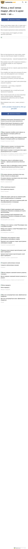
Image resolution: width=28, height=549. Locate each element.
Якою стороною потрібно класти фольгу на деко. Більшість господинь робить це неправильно (14, 138)
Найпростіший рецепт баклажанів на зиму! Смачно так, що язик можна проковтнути (12, 123)
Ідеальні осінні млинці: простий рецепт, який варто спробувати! (13, 254)
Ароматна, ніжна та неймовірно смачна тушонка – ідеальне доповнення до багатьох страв (14, 166)
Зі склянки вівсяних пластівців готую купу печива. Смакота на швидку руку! (14, 178)
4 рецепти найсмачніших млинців (10, 265)
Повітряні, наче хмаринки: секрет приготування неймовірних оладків (13, 242)
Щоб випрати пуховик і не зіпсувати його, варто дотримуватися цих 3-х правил (13, 150)
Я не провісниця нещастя (7, 189)
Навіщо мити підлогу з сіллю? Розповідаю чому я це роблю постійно (14, 229)
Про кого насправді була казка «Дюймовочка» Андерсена (13, 299)
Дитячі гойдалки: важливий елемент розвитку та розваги (14, 276)
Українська (17, 548)
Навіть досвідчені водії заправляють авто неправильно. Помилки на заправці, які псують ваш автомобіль (13, 216)
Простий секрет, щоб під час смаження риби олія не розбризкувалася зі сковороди (14, 201)
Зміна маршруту (5, 287)
